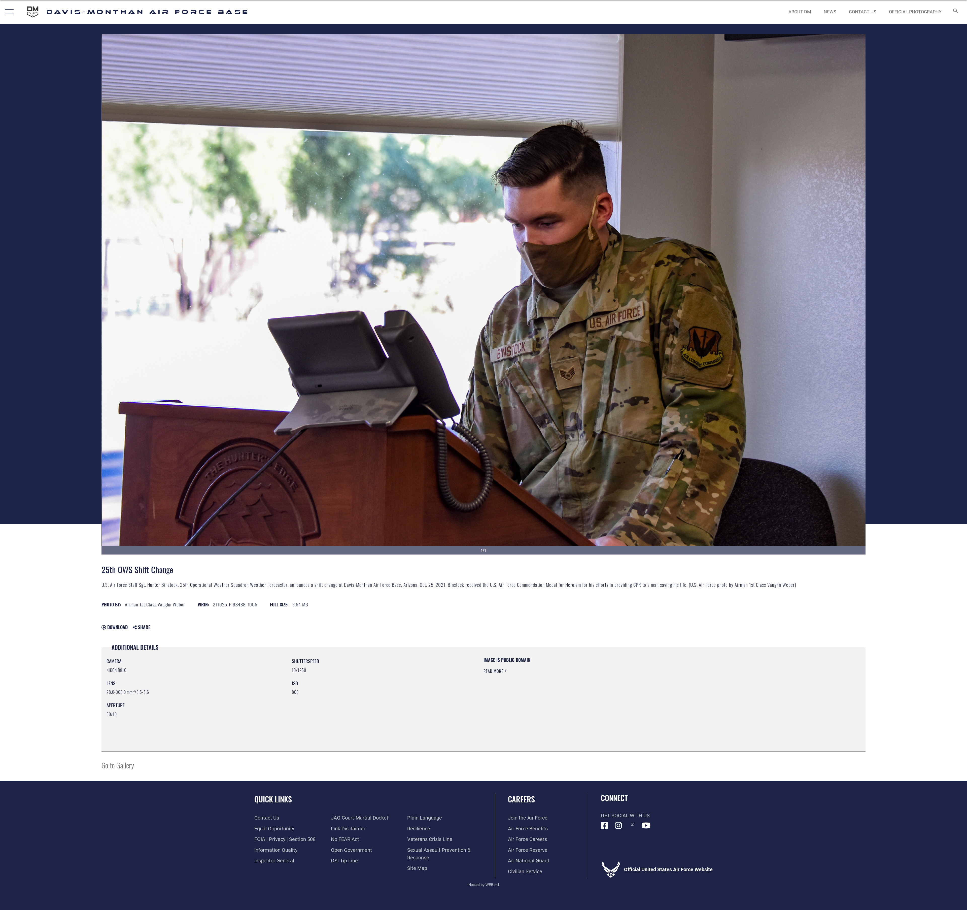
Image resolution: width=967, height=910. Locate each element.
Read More (494, 671)
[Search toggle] (955, 12)
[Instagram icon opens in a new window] (618, 825)
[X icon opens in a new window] (632, 824)
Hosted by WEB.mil (483, 885)
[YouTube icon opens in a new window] (646, 825)
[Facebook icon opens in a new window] (604, 825)
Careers (521, 799)
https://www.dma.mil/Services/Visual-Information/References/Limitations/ (643, 689)
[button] (8, 12)
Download (117, 627)
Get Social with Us (625, 815)
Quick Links (273, 799)
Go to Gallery (117, 765)
